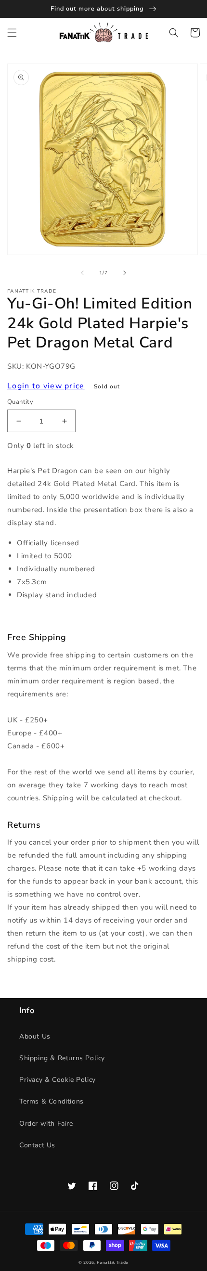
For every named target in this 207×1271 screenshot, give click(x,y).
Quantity (20, 402)
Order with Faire (46, 1123)
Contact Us (37, 1145)
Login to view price (46, 386)
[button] (12, 32)
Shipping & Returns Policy (62, 1058)
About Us (35, 1036)
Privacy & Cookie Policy (57, 1079)
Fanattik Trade (113, 1262)
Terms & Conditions (51, 1101)
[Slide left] (82, 272)
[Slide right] (124, 272)
